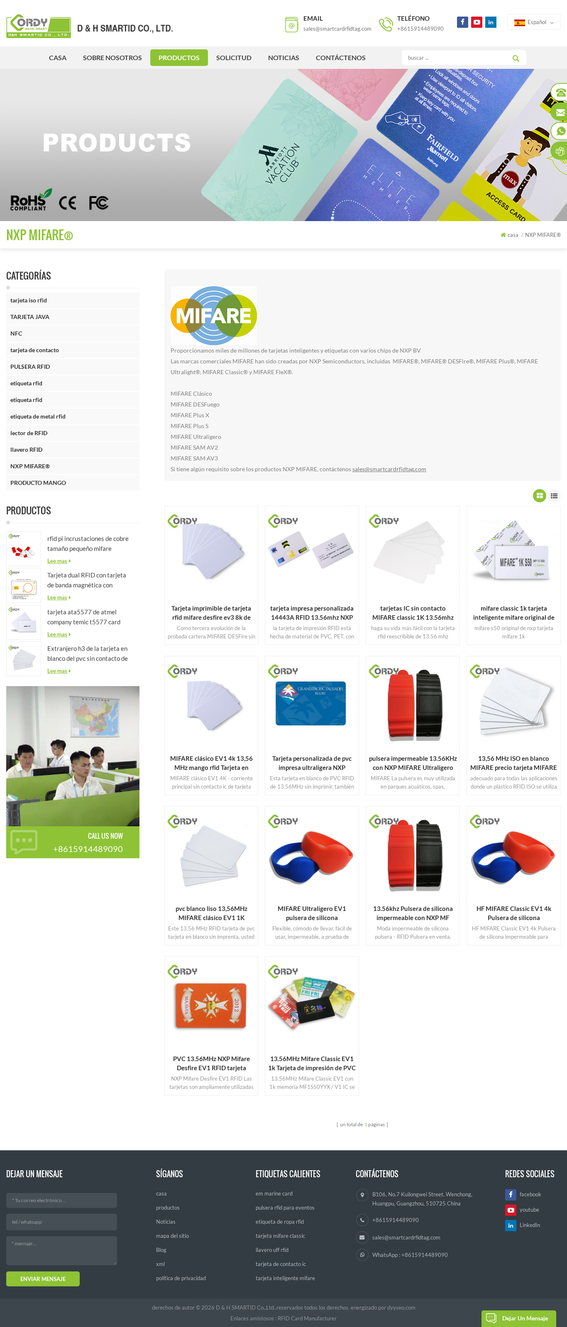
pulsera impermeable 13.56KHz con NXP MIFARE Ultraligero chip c (413, 763)
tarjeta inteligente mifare (285, 1278)
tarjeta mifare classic (280, 1235)
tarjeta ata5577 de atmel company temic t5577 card (83, 617)
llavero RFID (26, 449)
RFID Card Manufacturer (307, 1318)
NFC (16, 333)
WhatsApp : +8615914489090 (410, 1255)
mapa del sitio (172, 1235)
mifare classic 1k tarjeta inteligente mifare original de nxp (514, 613)
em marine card (274, 1193)
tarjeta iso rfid (28, 300)
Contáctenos (341, 57)
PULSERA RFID (30, 366)
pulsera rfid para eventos (285, 1207)
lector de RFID (28, 432)
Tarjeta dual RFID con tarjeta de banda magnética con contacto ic (86, 580)
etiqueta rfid (26, 383)
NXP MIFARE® (30, 466)
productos (179, 57)
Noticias (283, 57)
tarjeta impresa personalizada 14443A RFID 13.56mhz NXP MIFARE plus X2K (312, 613)
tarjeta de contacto (34, 349)
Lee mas (57, 561)
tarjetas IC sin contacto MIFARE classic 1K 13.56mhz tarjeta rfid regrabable (413, 613)
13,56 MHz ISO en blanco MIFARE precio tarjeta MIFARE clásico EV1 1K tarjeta (513, 763)
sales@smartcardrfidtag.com (337, 28)
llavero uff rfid (272, 1250)
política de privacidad (181, 1278)
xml (160, 1264)
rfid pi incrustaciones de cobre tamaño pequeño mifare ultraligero (88, 544)
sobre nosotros (112, 57)
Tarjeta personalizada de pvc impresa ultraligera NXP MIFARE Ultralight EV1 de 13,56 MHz (312, 763)
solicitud (234, 57)
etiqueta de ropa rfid (280, 1221)
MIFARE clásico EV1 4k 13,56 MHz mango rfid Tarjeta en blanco (211, 763)
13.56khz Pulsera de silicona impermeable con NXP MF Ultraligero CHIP (413, 913)
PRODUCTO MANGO (38, 482)
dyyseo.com (401, 1307)
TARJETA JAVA (29, 316)
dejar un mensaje (525, 1318)
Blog (161, 1250)
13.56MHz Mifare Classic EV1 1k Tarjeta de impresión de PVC (312, 1063)
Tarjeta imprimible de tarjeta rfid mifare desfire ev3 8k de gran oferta (211, 613)
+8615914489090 (420, 28)
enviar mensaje (43, 1279)
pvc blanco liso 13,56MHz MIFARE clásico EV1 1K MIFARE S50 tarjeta (211, 913)
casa (57, 57)
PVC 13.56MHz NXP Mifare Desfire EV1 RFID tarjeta (211, 1063)
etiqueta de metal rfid (38, 416)
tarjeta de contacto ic (281, 1264)
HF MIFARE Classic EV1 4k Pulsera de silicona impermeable (514, 913)
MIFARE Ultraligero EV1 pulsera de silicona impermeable (312, 913)
